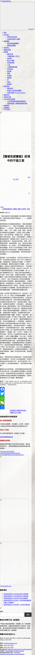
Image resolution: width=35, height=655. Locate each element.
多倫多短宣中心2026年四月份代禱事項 (16, 596)
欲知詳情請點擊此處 (6, 437)
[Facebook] (16, 389)
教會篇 (9, 71)
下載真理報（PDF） (13, 56)
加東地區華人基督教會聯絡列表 (17, 103)
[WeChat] (16, 402)
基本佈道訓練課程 (13, 43)
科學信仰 (10, 69)
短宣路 (9, 75)
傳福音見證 (7, 50)
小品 (8, 65)
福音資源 (10, 88)
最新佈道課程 (11, 45)
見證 (8, 82)
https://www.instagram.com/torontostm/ (12, 654)
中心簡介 (6, 35)
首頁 (5, 32)
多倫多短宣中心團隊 (13, 39)
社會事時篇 (10, 62)
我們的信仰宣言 (12, 37)
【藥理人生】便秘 (15, 412)
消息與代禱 (7, 97)
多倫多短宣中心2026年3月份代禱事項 (16, 598)
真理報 (6, 52)
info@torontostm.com (10, 643)
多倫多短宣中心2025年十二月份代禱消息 (17, 604)
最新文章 (10, 54)
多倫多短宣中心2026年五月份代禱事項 (16, 594)
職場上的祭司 (22, 209)
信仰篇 (9, 58)
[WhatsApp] (16, 398)
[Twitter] (16, 393)
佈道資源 (6, 86)
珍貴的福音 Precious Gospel (16, 92)
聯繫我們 (6, 105)
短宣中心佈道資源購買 (14, 90)
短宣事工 (6, 47)
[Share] (16, 407)
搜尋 (1, 611)
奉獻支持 (6, 95)
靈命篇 (9, 84)
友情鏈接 (6, 108)
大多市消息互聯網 (9, 99)
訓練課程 (6, 41)
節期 (8, 73)
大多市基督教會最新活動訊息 (16, 101)
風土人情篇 (10, 60)
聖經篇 (9, 77)
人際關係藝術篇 (12, 67)
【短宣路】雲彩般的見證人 (18, 410)
